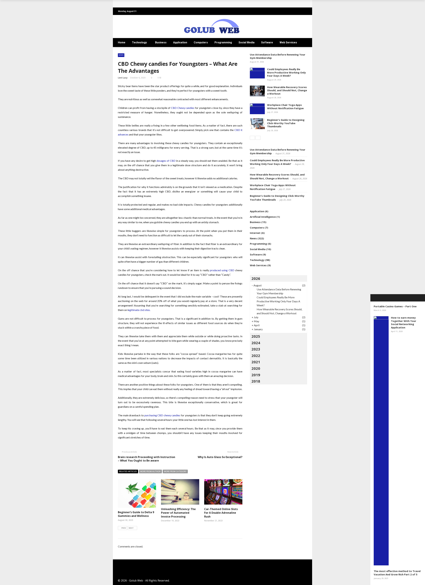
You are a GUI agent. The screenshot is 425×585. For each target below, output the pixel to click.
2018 (256, 381)
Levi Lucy (123, 77)
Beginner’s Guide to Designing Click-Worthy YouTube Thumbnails (285, 123)
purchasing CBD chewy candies (162, 415)
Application (180, 42)
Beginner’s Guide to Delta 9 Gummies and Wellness (136, 514)
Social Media (247, 42)
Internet (255, 232)
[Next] (257, 138)
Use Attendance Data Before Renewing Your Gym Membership (277, 56)
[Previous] (252, 138)
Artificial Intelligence (263, 216)
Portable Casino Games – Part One (395, 306)
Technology (139, 42)
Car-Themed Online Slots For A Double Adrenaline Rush (221, 512)
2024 (256, 342)
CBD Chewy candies (182, 107)
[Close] (374, 297)
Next (131, 528)
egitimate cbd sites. (139, 309)
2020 (256, 368)
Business (161, 42)
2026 (256, 278)
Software (267, 42)
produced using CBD (222, 270)
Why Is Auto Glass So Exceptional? (220, 457)
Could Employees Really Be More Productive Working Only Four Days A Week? (286, 72)
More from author (150, 471)
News (121, 55)
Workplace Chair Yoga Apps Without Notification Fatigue (285, 106)
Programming (223, 42)
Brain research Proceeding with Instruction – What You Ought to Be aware (146, 458)
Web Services (288, 42)
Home (121, 42)
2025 (256, 336)
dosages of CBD (166, 160)
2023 (256, 349)
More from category (175, 471)
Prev (123, 528)
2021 (256, 361)
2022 (256, 355)
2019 (256, 374)
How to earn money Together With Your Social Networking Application (403, 322)
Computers (201, 42)
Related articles (128, 471)
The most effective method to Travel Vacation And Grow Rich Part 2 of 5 (397, 572)
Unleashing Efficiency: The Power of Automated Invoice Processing (178, 512)
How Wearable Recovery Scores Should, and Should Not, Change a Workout (287, 90)
